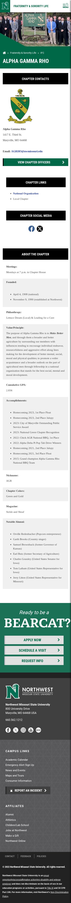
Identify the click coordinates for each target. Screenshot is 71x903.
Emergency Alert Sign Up (20, 765)
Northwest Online (16, 841)
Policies (41, 856)
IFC (42, 52)
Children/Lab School (17, 825)
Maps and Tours (15, 775)
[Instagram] (23, 731)
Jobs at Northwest (16, 830)
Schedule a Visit (32, 650)
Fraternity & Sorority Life (31, 6)
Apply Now (32, 639)
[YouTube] (30, 731)
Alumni (10, 814)
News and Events (15, 770)
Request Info (32, 660)
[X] (15, 731)
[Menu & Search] (65, 6)
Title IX (50, 888)
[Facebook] (8, 731)
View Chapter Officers (34, 162)
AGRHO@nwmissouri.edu (27, 151)
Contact (10, 856)
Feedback (26, 856)
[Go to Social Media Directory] (38, 731)
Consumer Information (19, 780)
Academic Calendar (17, 759)
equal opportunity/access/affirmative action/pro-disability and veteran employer (31, 879)
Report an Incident (28, 790)
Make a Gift (12, 835)
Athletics (11, 819)
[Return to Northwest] (5, 6)
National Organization (25, 193)
